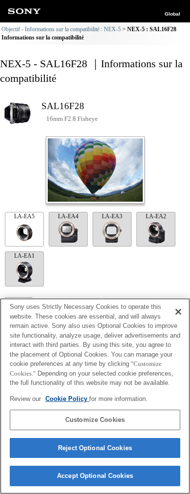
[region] (95, 396)
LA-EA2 (156, 216)
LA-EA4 (68, 216)
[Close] (178, 312)
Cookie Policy (67, 398)
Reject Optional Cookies (95, 448)
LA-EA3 (112, 216)
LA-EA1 (24, 255)
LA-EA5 (24, 216)
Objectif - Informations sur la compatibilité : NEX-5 (61, 29)
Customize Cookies (95, 419)
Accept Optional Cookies (95, 475)
